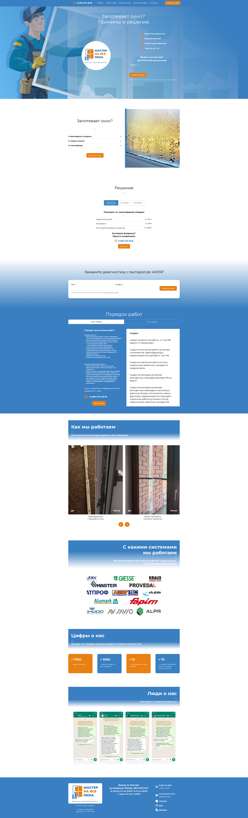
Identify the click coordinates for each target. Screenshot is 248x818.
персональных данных (170, 79)
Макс (161, 805)
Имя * (73, 284)
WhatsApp (163, 810)
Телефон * (134, 65)
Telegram (163, 801)
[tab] (111, 202)
